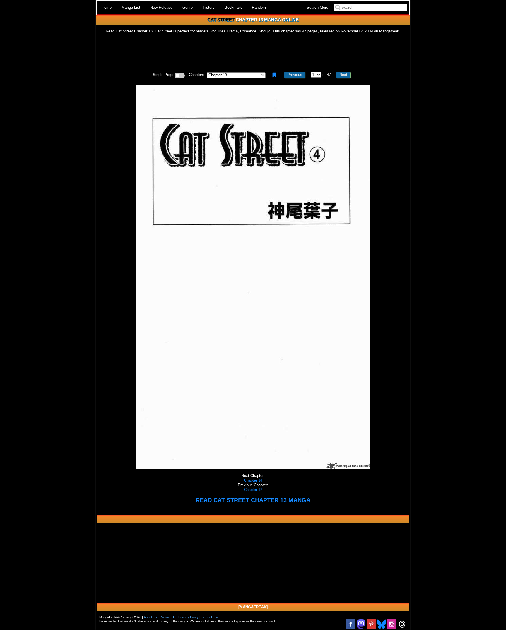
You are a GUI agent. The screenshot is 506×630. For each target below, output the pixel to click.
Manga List (131, 7)
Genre (187, 7)
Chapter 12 (253, 489)
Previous (294, 75)
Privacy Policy (188, 617)
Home (107, 7)
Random (259, 7)
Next (343, 75)
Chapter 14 (253, 480)
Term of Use (210, 617)
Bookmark (233, 7)
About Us (150, 617)
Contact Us (168, 617)
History (209, 7)
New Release (161, 7)
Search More (317, 7)
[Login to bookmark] (274, 75)
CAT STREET (221, 19)
